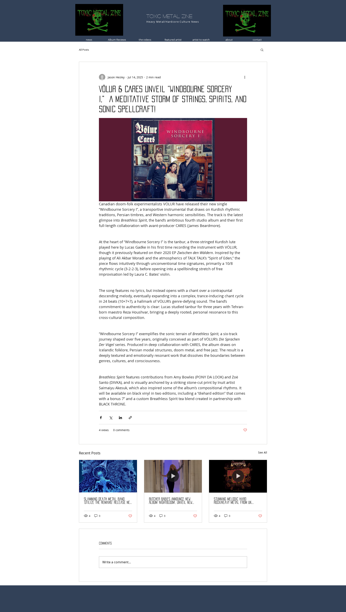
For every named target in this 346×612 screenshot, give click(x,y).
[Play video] (173, 159)
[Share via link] (130, 417)
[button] (262, 49)
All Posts (84, 49)
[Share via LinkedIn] (120, 417)
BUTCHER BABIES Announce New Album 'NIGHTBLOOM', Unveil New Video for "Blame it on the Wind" (170, 501)
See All (262, 452)
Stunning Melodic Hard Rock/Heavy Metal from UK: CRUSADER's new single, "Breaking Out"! (237, 501)
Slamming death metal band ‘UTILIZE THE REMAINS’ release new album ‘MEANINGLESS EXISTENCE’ (108, 501)
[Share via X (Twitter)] (111, 417)
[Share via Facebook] (101, 417)
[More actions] (244, 77)
